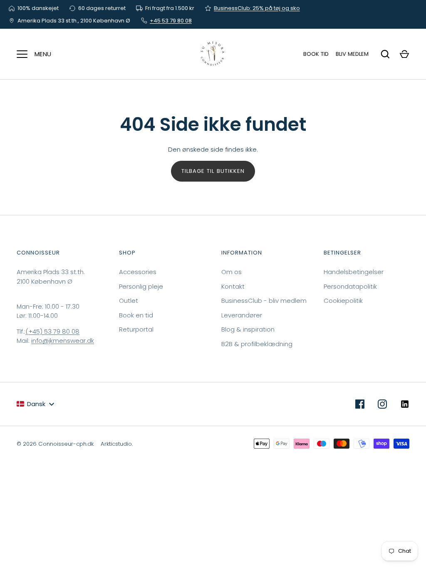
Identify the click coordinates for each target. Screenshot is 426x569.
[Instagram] (382, 404)
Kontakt (233, 286)
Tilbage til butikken (213, 171)
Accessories (137, 271)
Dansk (36, 403)
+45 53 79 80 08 (171, 21)
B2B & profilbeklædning (256, 343)
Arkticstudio (116, 444)
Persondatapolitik (350, 286)
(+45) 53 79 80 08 (52, 331)
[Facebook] (360, 404)
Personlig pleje (141, 286)
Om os (231, 271)
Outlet (128, 300)
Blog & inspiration (248, 329)
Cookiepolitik (343, 300)
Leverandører (241, 315)
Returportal (136, 329)
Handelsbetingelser (354, 271)
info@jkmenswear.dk (62, 340)
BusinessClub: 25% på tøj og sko (257, 8)
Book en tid (136, 315)
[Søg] (385, 54)
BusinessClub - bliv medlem (264, 300)
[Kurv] (404, 54)
